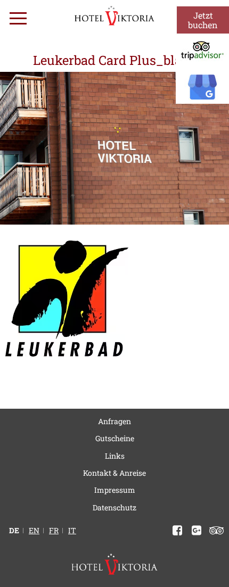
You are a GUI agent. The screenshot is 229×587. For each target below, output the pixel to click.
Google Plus (194, 531)
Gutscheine (114, 438)
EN (34, 530)
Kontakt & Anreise (114, 473)
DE (14, 530)
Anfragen (114, 421)
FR (54, 530)
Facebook (175, 531)
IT (72, 530)
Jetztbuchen (203, 20)
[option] (114, 148)
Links (115, 456)
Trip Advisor (214, 531)
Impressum (114, 490)
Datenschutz (114, 507)
